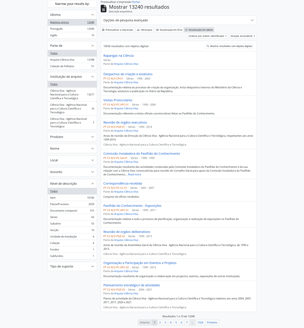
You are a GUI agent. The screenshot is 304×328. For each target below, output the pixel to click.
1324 (200, 322)
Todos (54, 53)
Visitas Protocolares (117, 100)
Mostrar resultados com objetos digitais (231, 46)
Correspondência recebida (122, 183)
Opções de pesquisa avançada (125, 20)
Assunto (56, 172)
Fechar (136, 2)
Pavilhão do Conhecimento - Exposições (132, 206)
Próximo (212, 322)
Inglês (72, 35)
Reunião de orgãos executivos (125, 122)
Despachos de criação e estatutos (128, 74)
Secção (72, 230)
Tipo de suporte (61, 266)
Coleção (72, 243)
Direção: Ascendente (242, 35)
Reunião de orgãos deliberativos (126, 232)
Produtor (56, 137)
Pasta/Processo (72, 204)
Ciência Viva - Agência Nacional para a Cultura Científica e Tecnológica (72, 94)
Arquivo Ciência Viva (72, 60)
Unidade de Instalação (72, 237)
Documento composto (72, 211)
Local (54, 160)
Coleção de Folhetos (72, 66)
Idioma (55, 14)
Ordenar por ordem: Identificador (207, 35)
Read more (134, 174)
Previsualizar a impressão (119, 29)
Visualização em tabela (200, 29)
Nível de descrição (63, 183)
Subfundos (72, 256)
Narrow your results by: (72, 4)
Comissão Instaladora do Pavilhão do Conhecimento (141, 153)
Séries (72, 217)
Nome (54, 148)
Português (72, 29)
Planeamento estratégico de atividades (131, 285)
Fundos (72, 250)
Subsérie (72, 224)
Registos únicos (72, 23)
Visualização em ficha (170, 29)
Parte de (56, 45)
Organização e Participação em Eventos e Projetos (140, 263)
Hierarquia (146, 29)
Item (72, 198)
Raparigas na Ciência (118, 56)
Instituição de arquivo (66, 76)
